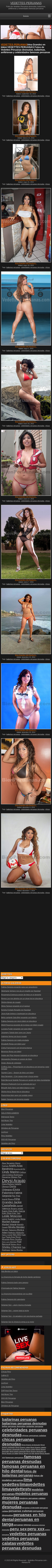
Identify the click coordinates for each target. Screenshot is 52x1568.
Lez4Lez (4, 1132)
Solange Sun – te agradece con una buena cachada (21, 1316)
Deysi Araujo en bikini (10, 1453)
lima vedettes (17, 1482)
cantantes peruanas (34, 1426)
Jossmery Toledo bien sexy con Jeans (16, 1033)
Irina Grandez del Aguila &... (26, 92)
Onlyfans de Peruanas (10, 1128)
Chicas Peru (6, 1372)
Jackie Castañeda (12, 1204)
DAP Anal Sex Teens (9, 1391)
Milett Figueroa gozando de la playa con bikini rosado (22, 1025)
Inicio (26, 16)
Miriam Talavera (9, 1230)
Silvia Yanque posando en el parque (15, 1006)
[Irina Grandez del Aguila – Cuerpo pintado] (26, 463)
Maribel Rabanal (10, 1221)
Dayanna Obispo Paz (11, 1177)
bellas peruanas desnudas (13, 1426)
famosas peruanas (14, 1457)
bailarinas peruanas (13, 96)
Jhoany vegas (16, 1208)
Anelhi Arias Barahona (12, 1167)
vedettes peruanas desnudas (21, 1545)
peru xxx (35, 1529)
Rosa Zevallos (16, 1239)
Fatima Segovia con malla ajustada (15, 1040)
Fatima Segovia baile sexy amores (14, 1283)
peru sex (18, 1529)
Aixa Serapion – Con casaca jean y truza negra (19, 1077)
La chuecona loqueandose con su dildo (16, 1294)
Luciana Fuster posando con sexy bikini (16, 1029)
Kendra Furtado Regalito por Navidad (16, 1010)
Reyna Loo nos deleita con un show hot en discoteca (22, 999)
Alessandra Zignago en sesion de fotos (16, 1059)
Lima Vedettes (6, 1124)
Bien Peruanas (7, 1109)
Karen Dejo (7, 1211)
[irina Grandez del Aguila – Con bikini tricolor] (26, 771)
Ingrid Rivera (8, 1199)
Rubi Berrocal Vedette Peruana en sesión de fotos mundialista (25, 1080)
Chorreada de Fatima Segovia (13, 1288)
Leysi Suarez (8, 1219)
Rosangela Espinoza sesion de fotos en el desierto (21, 995)
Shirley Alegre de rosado (11, 1002)
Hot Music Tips (7, 1121)
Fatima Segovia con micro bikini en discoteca (19, 1021)
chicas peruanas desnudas (18, 1441)
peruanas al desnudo (30, 1508)
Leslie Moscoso (12, 1216)
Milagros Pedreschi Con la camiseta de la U (18, 1084)
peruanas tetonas (22, 1525)
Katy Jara (16, 1213)
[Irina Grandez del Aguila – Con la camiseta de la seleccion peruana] (26, 850)
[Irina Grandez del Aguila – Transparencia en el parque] (26, 542)
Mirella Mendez (16, 1227)
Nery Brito (17, 1235)
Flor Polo (16, 1196)
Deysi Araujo (13, 1180)
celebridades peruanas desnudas (32, 96)
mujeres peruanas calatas (32, 1498)
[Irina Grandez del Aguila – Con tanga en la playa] (26, 388)
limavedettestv (16, 1489)
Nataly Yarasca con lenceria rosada (15, 1099)
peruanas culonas (21, 1510)
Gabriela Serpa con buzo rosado (14, 1037)
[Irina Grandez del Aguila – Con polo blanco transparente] (26, 225)
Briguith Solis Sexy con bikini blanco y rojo (18, 1088)
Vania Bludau (17, 1250)
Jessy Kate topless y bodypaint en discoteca (18, 1014)
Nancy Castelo (7, 1235)
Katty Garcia (19, 1211)
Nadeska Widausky (16, 1233)
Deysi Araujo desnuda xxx (36, 1451)
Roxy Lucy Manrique (9, 1242)
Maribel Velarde (9, 1224)
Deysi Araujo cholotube (11, 1449)
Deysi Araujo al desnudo (31, 1445)
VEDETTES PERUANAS (26, 3)
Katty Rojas (7, 1213)
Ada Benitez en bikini (9, 1271)
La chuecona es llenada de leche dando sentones (21, 1277)
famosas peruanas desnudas (21, 1459)
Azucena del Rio (19, 1169)
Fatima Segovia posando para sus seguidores (19, 987)
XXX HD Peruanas (8, 1140)
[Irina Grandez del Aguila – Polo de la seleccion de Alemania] (26, 696)
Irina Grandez (11, 1200)
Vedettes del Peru (8, 1143)
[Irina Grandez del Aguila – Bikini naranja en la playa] (26, 621)
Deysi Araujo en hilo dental (29, 1453)
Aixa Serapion (8, 1163)
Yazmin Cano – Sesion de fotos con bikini (17, 1073)
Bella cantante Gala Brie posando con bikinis (19, 1018)
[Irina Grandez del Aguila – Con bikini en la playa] (26, 161)
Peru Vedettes (6, 1136)
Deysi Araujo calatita (38, 1447)
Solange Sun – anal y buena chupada (16, 1305)
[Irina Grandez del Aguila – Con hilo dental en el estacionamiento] (26, 308)
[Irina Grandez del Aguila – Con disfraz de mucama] (26, 73)
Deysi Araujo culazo (28, 1449)
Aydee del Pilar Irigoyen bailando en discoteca (19, 1056)
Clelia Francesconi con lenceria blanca (16, 1048)
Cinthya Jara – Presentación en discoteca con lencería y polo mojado (25, 1068)
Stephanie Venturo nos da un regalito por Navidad (21, 991)
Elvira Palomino (11, 1191)
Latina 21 (5, 1375)
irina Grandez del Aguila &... (26, 805)
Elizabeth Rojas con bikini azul (13, 1044)
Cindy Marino (10, 1171)
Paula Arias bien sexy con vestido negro (17, 1095)
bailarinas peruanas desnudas (24, 1423)
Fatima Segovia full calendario (13, 1299)
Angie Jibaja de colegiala (11, 1063)
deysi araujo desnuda (18, 1451)
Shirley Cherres (11, 1247)
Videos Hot (10, 1267)
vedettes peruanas (28, 1533)
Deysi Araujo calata (22, 1447)
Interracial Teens (7, 1117)
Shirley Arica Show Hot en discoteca (15, 1092)
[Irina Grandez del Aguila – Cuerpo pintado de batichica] (26, 117)
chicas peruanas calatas (34, 1436)
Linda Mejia (20, 1219)
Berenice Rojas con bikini (11, 1052)
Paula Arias (10, 1237)
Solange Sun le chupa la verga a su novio (17, 1322)
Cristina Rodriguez (14, 1175)
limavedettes (32, 1484)
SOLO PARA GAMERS (10, 1113)
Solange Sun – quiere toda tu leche (15, 1311)
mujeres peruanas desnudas (20, 1504)
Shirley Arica (15, 1244)
